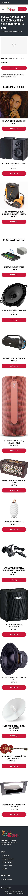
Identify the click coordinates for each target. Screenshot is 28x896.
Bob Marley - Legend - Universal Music (14, 121)
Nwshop (6, 856)
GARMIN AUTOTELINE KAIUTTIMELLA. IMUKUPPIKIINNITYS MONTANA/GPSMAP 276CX (14, 570)
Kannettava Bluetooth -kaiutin (14, 267)
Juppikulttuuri (8, 862)
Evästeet (20, 891)
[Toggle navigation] (3, 8)
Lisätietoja (14, 68)
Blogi (5, 868)
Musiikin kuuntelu (8, 32)
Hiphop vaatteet (9, 859)
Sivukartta (20, 893)
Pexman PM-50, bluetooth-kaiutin (14, 358)
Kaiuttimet (18, 32)
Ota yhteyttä (13, 891)
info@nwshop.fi (5, 2)
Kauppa (22, 9)
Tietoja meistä (8, 865)
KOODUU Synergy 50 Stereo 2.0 (14, 522)
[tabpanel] (14, 45)
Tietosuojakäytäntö (10, 893)
